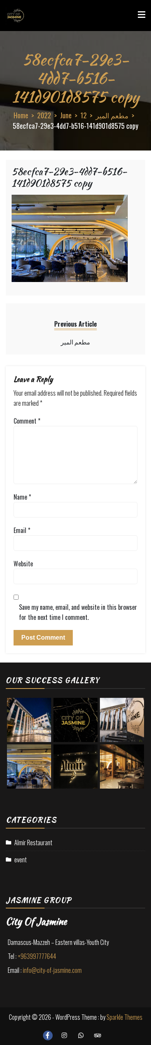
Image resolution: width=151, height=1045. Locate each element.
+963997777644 (37, 956)
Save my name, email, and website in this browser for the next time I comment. (78, 612)
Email (22, 530)
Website (23, 563)
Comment (27, 421)
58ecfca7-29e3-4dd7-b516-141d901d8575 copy (69, 177)
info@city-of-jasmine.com (52, 970)
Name (22, 497)
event (20, 859)
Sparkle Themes (124, 1017)
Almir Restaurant (33, 842)
